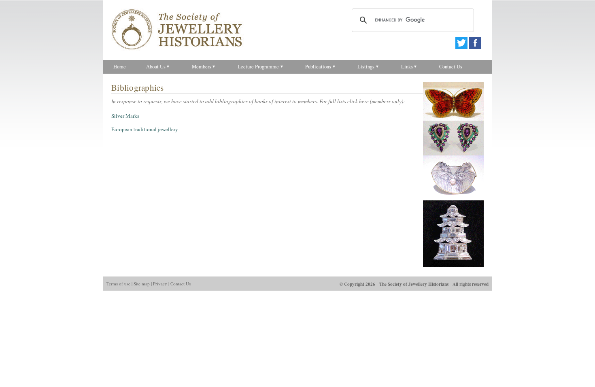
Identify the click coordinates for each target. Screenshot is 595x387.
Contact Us (450, 66)
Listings (365, 66)
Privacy (160, 284)
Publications (318, 66)
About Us (156, 66)
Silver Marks (125, 115)
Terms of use (118, 284)
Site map (142, 284)
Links (407, 66)
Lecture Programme (258, 66)
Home (119, 66)
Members (201, 66)
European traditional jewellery (144, 129)
